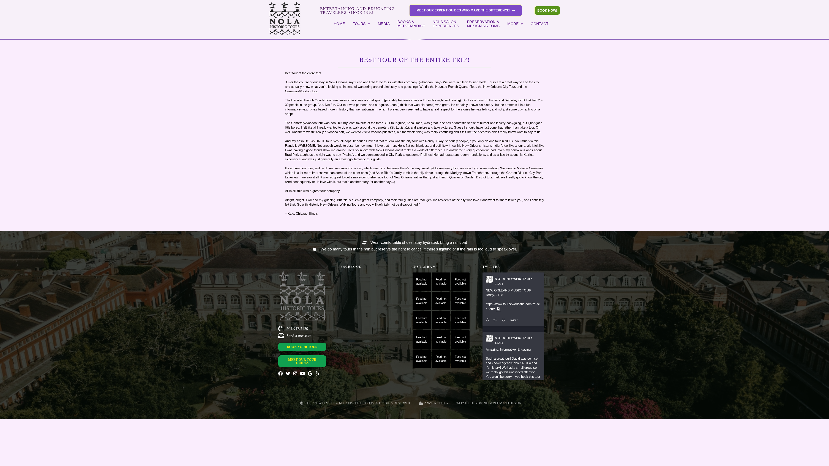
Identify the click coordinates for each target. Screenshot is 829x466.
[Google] (310, 373)
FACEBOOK (351, 266)
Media (384, 24)
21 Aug (499, 283)
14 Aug (499, 343)
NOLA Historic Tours (514, 279)
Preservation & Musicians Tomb (483, 24)
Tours (359, 24)
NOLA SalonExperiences (446, 24)
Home (339, 24)
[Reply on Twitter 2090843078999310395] (488, 320)
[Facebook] (280, 373)
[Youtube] (302, 373)
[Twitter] (288, 373)
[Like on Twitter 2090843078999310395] (505, 320)
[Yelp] (317, 373)
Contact (539, 24)
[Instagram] (295, 373)
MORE (513, 24)
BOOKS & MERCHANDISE (411, 24)
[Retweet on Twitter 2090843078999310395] (496, 320)
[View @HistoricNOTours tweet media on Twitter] (498, 309)
